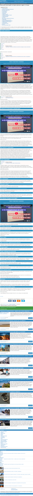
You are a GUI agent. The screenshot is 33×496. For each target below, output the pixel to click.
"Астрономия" (4, 13)
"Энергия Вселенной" (5, 16)
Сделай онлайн (3, 433)
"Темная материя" (4, 22)
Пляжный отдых (3, 444)
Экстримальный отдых (4, 446)
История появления (5, 8)
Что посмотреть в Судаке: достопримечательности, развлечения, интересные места (15, 380)
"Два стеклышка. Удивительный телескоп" (8, 18)
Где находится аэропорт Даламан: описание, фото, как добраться (12, 320)
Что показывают (4, 11)
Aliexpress (2, 432)
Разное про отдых (3, 447)
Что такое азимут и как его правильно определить (10, 391)
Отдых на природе (3, 440)
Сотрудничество (13, 488)
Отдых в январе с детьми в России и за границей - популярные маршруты (14, 408)
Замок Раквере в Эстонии (9, 97)
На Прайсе (4, 0)
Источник (1, 296)
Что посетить (3, 436)
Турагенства (2, 445)
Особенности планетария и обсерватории (8, 9)
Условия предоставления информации (5, 495)
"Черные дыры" (4, 19)
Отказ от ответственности (15, 495)
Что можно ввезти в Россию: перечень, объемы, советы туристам (12, 419)
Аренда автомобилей (4, 441)
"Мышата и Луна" (4, 12)
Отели (1, 438)
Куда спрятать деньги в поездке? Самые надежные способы (11, 368)
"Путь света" (4, 17)
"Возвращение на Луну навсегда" (6, 21)
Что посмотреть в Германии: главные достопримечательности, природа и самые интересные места (16, 356)
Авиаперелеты (3, 437)
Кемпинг (2, 434)
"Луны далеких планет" (5, 23)
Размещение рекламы (14, 489)
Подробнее (30, 318)
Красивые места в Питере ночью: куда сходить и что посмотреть (12, 331)
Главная (15, 1)
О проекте (18, 1)
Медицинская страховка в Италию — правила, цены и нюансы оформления (15, 311)
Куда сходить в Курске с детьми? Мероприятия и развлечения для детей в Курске (16, 344)
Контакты (22, 1)
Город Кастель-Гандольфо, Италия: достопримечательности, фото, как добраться (18, 56)
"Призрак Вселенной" (5, 14)
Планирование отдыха (4, 443)
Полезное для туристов (3, 318)
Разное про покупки (4, 431)
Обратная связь (2, 489)
